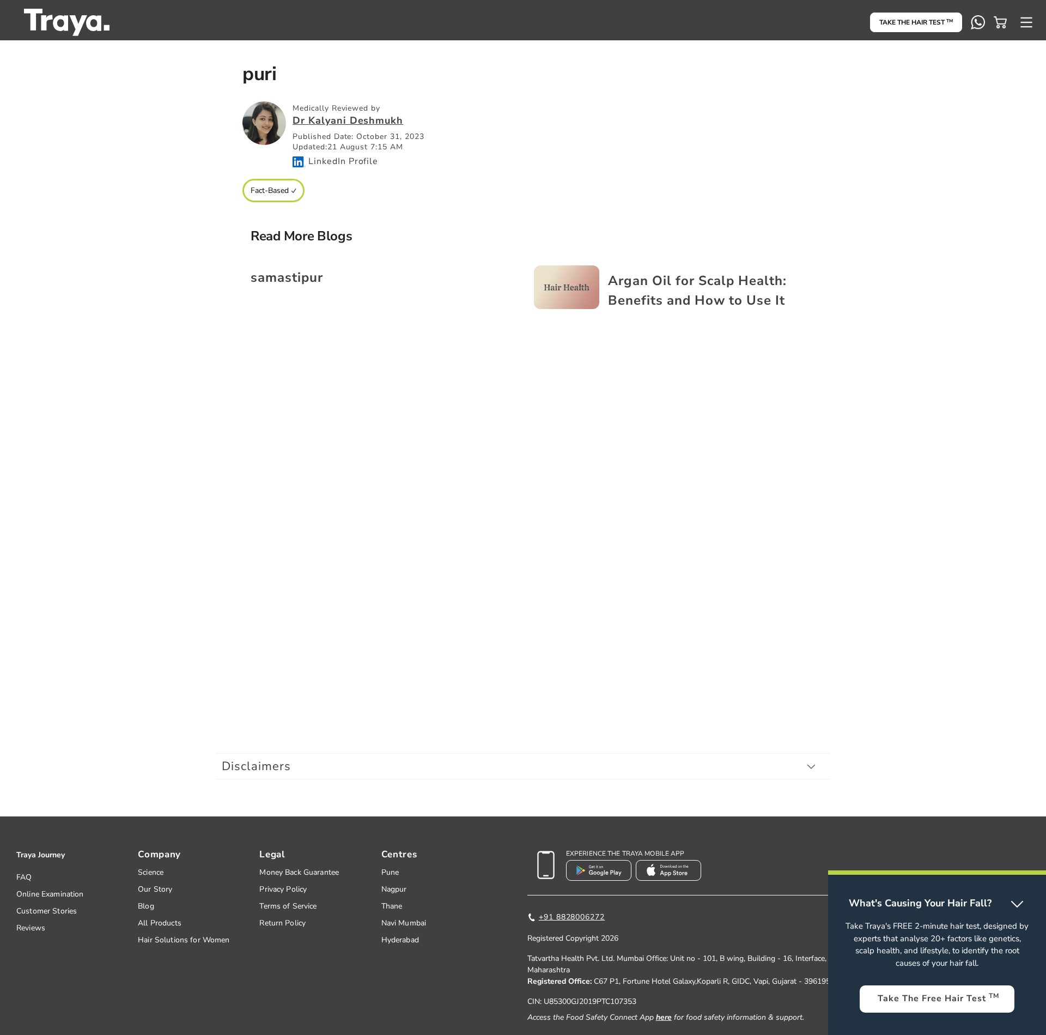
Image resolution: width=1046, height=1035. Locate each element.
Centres (399, 854)
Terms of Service (288, 906)
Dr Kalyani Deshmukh (348, 120)
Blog (146, 906)
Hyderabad (400, 940)
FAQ (24, 877)
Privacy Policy (283, 889)
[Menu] (1026, 22)
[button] (1000, 22)
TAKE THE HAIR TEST (916, 22)
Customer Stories (46, 911)
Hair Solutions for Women (183, 940)
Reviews (30, 928)
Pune (390, 872)
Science (150, 872)
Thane (392, 906)
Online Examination (50, 894)
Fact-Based (270, 190)
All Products (159, 923)
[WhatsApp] (978, 22)
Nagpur (394, 889)
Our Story (155, 889)
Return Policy (282, 923)
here (664, 1017)
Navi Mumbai (404, 923)
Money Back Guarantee (299, 872)
